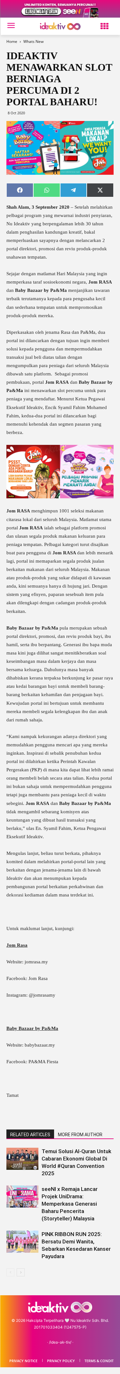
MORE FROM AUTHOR (80, 1134)
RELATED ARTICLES (30, 1134)
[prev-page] (10, 1272)
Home (11, 41)
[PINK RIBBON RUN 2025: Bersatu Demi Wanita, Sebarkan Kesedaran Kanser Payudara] (22, 1242)
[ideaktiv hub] (104, 26)
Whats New (33, 41)
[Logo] (60, 26)
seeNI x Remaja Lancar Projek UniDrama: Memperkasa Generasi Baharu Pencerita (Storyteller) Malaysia (70, 1204)
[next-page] (21, 1272)
